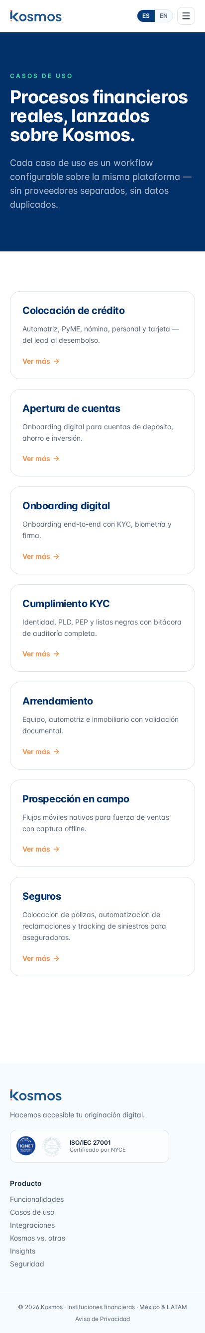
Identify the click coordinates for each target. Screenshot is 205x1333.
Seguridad (27, 1263)
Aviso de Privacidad (102, 1319)
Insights (22, 1251)
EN (164, 15)
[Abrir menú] (186, 16)
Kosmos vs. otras (37, 1238)
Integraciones (32, 1225)
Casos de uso (32, 1212)
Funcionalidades (37, 1199)
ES (146, 15)
